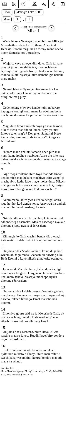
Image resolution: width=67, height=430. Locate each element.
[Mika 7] (15, 29)
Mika (7, 19)
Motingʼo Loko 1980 (28, 12)
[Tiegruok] (14, 3)
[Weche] (23, 3)
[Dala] (5, 4)
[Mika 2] (51, 29)
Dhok (7, 12)
